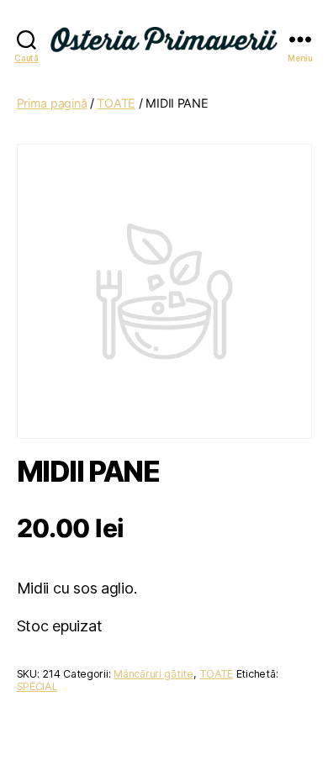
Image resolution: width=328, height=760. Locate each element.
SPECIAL (37, 686)
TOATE (116, 103)
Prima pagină (52, 103)
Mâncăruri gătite (153, 674)
